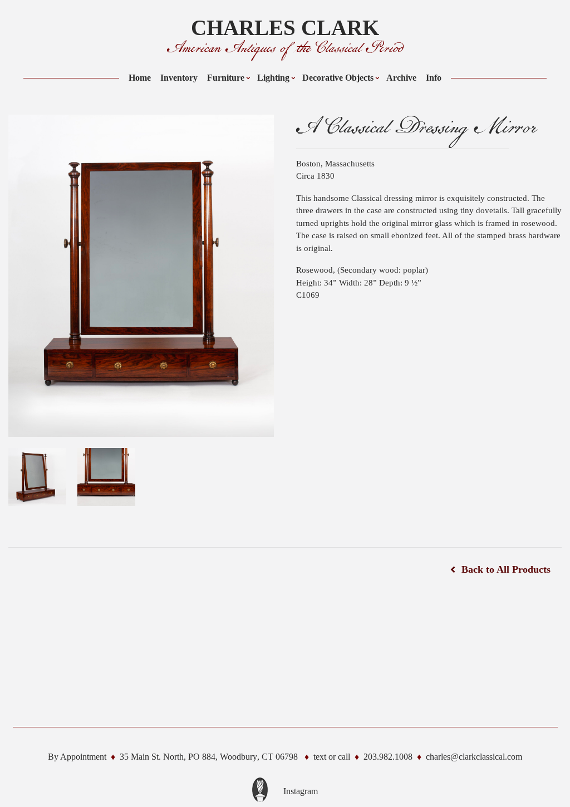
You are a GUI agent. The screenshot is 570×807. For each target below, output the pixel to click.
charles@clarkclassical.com (474, 756)
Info (433, 77)
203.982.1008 (387, 756)
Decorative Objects (338, 77)
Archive (401, 77)
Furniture (225, 77)
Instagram (300, 791)
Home (140, 77)
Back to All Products (506, 569)
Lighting (273, 77)
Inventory (179, 77)
